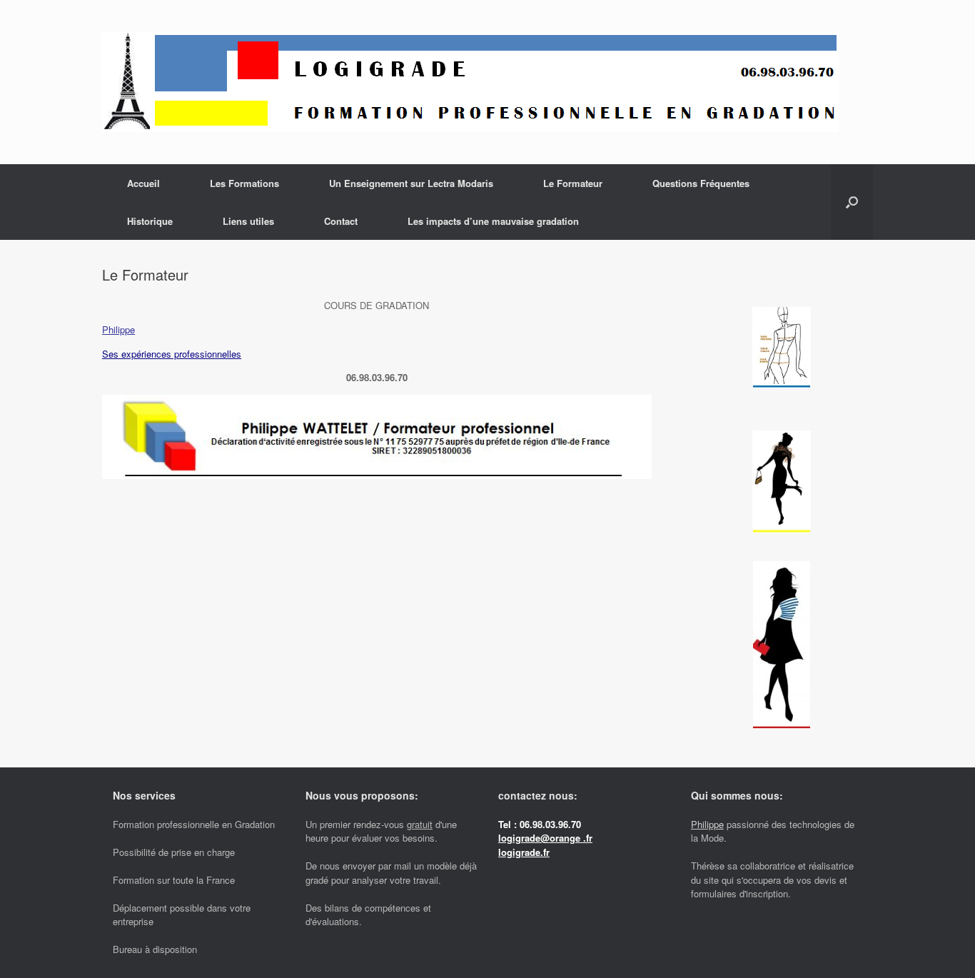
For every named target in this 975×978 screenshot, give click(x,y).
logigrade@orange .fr (545, 838)
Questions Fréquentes (700, 183)
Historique (150, 221)
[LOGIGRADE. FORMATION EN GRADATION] (470, 82)
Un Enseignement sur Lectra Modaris (411, 183)
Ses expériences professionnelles (171, 354)
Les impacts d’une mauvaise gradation (493, 221)
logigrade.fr (524, 852)
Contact (341, 221)
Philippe (118, 329)
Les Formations (244, 183)
